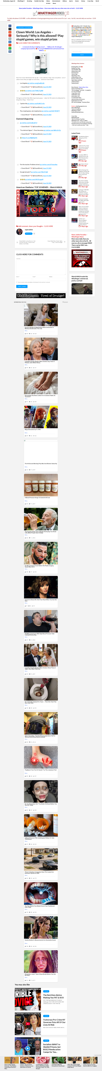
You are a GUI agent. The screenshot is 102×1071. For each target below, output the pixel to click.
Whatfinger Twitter (76, 110)
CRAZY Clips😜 (82, 27)
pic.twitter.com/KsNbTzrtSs (36, 103)
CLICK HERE (22, 18)
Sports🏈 (79, 30)
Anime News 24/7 (76, 96)
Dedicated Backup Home (77, 112)
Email (34, 276)
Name (17, 276)
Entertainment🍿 (84, 29)
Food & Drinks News (76, 97)
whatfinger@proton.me (79, 106)
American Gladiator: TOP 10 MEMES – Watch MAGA (39, 187)
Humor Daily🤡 (83, 33)
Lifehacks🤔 (88, 32)
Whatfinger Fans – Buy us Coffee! (79, 120)
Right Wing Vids (75, 117)
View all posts (28, 233)
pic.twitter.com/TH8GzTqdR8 (34, 90)
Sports (71, 1)
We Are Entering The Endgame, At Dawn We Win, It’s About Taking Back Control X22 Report (84, 173)
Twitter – (81, 32)
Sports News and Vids (77, 80)
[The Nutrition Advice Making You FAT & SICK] (28, 999)
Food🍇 (80, 35)
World (97, 1)
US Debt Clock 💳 (86, 35)
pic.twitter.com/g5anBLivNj (36, 83)
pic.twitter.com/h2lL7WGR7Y (51, 111)
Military (65, 1)
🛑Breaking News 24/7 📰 (78, 26)
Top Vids (46, 991)
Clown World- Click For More (24, 27)
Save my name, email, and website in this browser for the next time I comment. (34, 282)
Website (50, 276)
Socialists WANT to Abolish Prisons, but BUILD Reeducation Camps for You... (52, 1048)
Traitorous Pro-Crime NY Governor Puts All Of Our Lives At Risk (54, 1022)
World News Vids (76, 75)
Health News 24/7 (76, 94)
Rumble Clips (87, 26)
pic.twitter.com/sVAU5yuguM (34, 179)
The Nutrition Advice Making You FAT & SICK (53, 996)
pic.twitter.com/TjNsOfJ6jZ (39, 172)
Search (82, 54)
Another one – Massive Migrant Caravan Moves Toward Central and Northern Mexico (83, 221)
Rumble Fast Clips (39, 1)
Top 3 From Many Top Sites (78, 119)
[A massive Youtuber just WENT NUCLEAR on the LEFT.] (75, 200)
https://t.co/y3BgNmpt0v (29, 138)
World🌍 (84, 30)
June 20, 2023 (47, 87)
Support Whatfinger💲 (77, 36)
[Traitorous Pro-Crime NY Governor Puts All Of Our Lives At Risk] (28, 1023)
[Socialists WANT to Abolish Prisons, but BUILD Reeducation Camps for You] (28, 1048)
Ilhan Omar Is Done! (83, 164)
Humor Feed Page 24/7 (77, 88)
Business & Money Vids (77, 78)
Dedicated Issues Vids (77, 100)
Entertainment (56, 1)
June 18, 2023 (47, 183)
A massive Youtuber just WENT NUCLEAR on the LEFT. (83, 200)
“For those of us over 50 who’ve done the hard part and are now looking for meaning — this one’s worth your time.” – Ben (82, 123)
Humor (77, 1)
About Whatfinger (76, 107)
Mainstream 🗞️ (75, 32)
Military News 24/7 (76, 71)
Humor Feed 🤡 (75, 33)
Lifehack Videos (75, 81)
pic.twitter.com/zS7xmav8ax (48, 164)
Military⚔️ (77, 29)
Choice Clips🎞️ (75, 27)
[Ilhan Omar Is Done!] (75, 165)
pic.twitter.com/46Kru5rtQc (52, 130)
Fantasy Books (75, 83)
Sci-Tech (48, 3)
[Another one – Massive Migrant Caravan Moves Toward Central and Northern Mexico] (75, 220)
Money (83, 1)
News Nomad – (80, 87)
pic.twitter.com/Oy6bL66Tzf (28, 123)
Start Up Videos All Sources (78, 99)
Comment (18, 258)
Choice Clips (75, 74)
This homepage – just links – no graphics (81, 90)
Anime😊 (75, 35)
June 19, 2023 (47, 94)
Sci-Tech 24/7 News (76, 91)
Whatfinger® (21, 1)
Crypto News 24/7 (76, 93)
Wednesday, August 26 (9, 1)
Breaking (29, 1)
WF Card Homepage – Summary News (81, 102)
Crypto (74, 30)
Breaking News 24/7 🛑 (77, 66)
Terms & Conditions (76, 109)
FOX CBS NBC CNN (76, 69)
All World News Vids (76, 77)
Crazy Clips (90, 1)
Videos (48, 1)
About (54, 3)
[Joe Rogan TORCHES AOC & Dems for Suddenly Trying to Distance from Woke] (75, 191)
